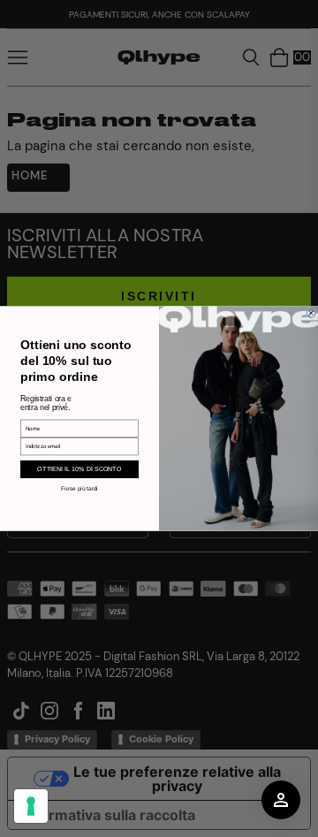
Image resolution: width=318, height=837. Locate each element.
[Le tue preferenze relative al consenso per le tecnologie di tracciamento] (31, 806)
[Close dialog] (311, 312)
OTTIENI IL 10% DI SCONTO (79, 469)
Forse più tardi (79, 488)
